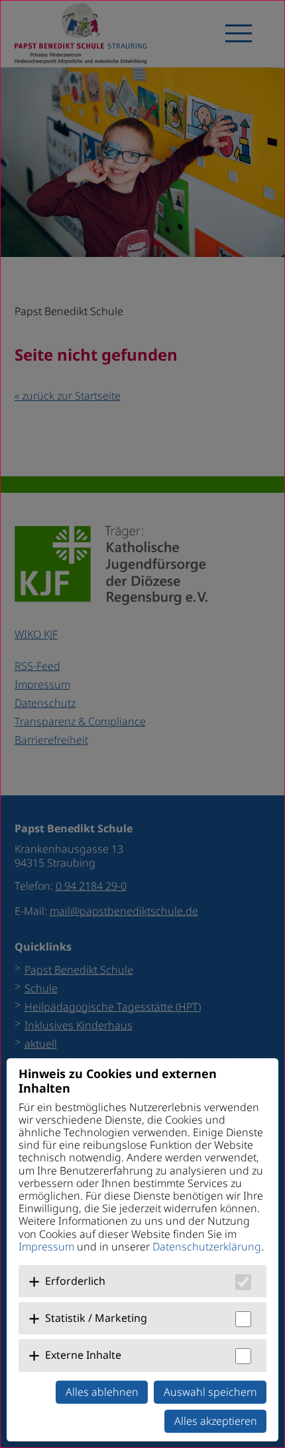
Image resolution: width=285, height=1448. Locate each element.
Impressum (46, 1246)
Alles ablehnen (102, 1392)
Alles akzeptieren (215, 1421)
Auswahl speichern (210, 1392)
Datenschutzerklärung (206, 1246)
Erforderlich (75, 1281)
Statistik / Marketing (96, 1318)
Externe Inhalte (83, 1355)
